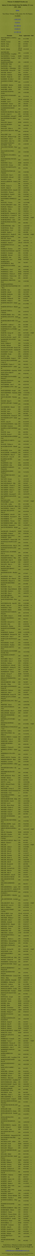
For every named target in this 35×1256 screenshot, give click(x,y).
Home (17, 10)
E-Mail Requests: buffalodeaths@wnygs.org (17, 1250)
